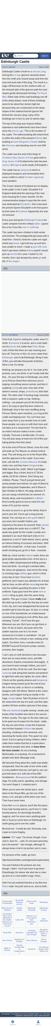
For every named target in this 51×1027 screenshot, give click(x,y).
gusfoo (45, 525)
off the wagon (12, 261)
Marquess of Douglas (19, 940)
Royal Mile (7, 933)
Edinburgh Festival (33, 220)
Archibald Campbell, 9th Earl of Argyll (31, 933)
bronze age (17, 131)
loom (14, 388)
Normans (10, 145)
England (17, 165)
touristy (16, 805)
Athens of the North (31, 902)
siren (13, 67)
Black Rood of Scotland (7, 909)
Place (5, 886)
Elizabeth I (25, 204)
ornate (11, 698)
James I (6, 165)
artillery (23, 573)
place (5, 67)
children (27, 728)
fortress (38, 138)
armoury (25, 170)
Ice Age (17, 75)
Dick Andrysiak (44, 920)
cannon (6, 673)
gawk (36, 413)
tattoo (37, 223)
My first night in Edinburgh (7, 902)
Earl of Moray (31, 940)
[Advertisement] (25, 26)
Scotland (6, 157)
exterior (29, 555)
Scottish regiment (33, 177)
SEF (13, 837)
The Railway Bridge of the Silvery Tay (44, 949)
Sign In (45, 56)
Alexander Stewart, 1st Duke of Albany (43, 933)
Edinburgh (7, 357)
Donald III (31, 949)
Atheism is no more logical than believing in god (31, 920)
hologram (33, 465)
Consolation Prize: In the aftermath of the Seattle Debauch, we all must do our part (7, 920)
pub (10, 797)
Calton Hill (19, 920)
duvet (13, 346)
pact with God (39, 247)
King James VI (9, 161)
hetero (37, 577)
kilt (15, 876)
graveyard (26, 777)
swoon (32, 584)
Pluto (35, 346)
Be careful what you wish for (19, 902)
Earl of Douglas (44, 940)
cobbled (39, 498)
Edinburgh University (31, 909)
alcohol (14, 254)
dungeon (41, 680)
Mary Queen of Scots (22, 157)
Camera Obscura (28, 462)
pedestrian (31, 391)
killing (30, 250)
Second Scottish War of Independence (19, 949)
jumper (14, 343)
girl (40, 258)
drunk (16, 243)
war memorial (13, 710)
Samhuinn (19, 933)
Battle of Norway (7, 949)
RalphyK (14, 335)
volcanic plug (39, 71)
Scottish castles (19, 909)
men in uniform (29, 227)
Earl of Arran (7, 940)
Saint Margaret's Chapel (25, 142)
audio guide (32, 518)
